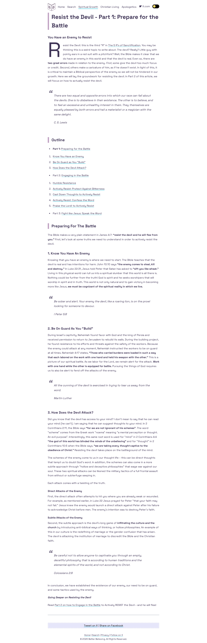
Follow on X (117, 635)
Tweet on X (91, 625)
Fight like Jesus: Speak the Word (82, 213)
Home (61, 6)
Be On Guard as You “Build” (69, 162)
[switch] (155, 6)
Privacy (105, 635)
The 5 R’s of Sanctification (124, 45)
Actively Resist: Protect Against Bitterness (78, 188)
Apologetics (129, 6)
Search (71, 6)
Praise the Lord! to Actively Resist (73, 205)
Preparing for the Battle (75, 148)
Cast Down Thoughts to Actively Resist (76, 194)
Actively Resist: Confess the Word (73, 200)
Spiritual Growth (88, 6)
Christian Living (110, 6)
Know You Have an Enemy (68, 156)
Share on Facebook (111, 625)
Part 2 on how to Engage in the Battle (78, 605)
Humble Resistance (64, 183)
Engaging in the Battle (75, 175)
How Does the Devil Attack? (69, 167)
